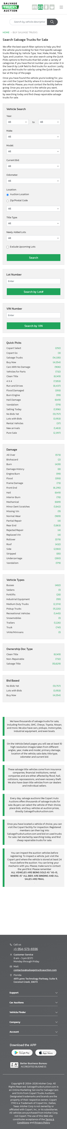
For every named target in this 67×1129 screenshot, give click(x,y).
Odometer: (12, 175)
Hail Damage (33, 400)
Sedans (33, 590)
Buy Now (33, 362)
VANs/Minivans (33, 632)
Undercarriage (33, 558)
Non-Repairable (33, 659)
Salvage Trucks (33, 357)
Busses (33, 585)
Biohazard (33, 459)
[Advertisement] (33, 910)
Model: (10, 145)
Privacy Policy (42, 1123)
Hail (33, 492)
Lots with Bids (33, 418)
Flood (33, 478)
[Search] (52, 22)
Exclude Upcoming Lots (22, 246)
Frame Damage (33, 483)
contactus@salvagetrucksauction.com (35, 970)
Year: (9, 116)
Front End (33, 487)
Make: (9, 131)
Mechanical (33, 502)
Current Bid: (12, 160)
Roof (33, 544)
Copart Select (33, 348)
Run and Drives (33, 386)
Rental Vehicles (33, 423)
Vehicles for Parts (33, 371)
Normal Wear (33, 516)
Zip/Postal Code (19, 200)
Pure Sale (33, 433)
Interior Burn (33, 497)
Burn (33, 464)
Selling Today (33, 409)
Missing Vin (33, 511)
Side (33, 549)
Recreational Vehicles (33, 613)
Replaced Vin (33, 534)
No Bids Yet (33, 414)
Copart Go (33, 353)
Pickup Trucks (33, 608)
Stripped (33, 553)
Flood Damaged (33, 390)
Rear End (33, 525)
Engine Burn (33, 473)
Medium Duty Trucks (33, 604)
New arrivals (33, 428)
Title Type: (11, 217)
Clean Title (33, 376)
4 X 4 (33, 381)
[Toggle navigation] (61, 7)
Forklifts (33, 594)
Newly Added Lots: (16, 232)
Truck (33, 627)
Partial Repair (33, 520)
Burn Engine (33, 395)
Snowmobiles (33, 618)
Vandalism (33, 404)
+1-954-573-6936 (26, 949)
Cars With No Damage (33, 367)
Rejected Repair (33, 530)
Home (6, 32)
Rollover (33, 539)
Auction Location (19, 194)
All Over (33, 455)
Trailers (33, 622)
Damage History (33, 469)
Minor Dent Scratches (33, 506)
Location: (11, 190)
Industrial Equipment (33, 599)
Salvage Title (33, 663)
